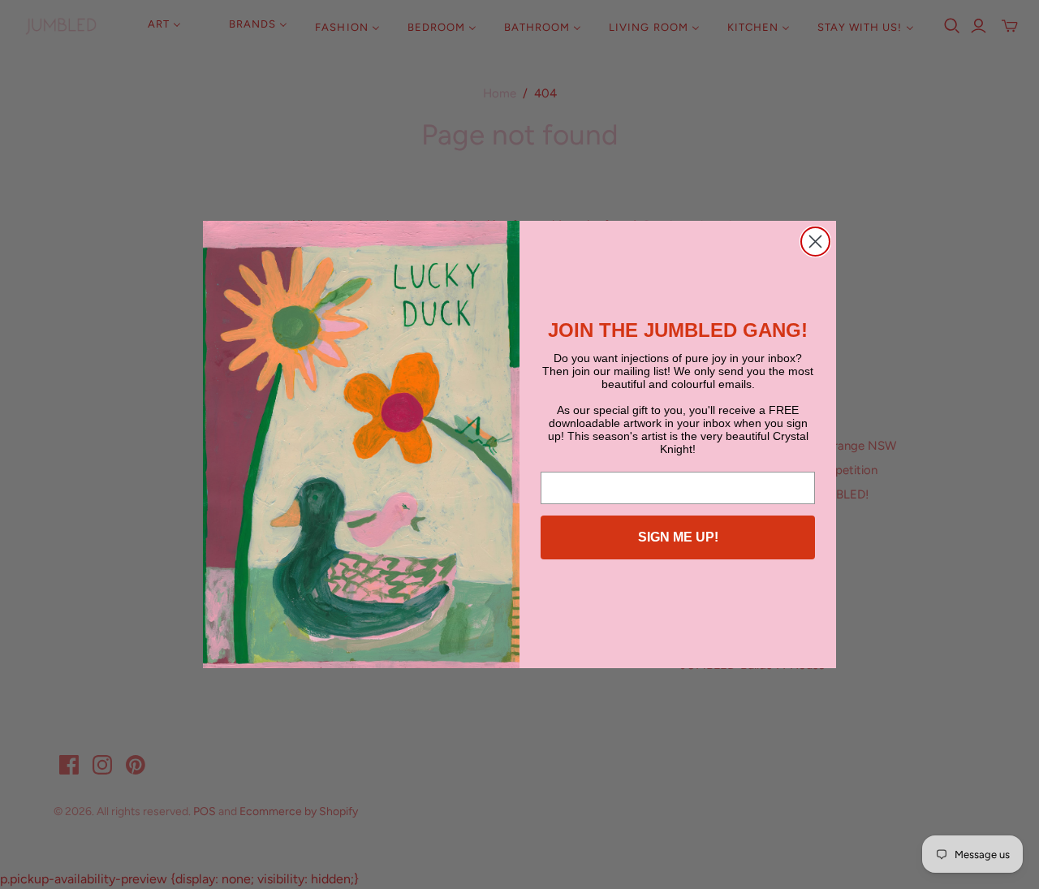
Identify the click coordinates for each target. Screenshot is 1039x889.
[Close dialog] (815, 241)
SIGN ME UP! (678, 537)
